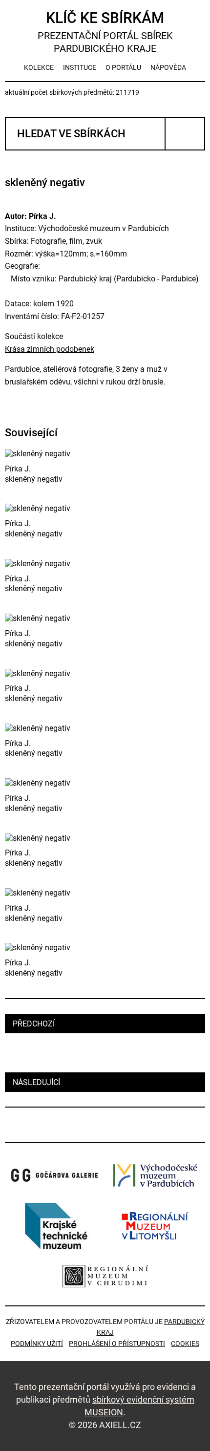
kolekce (39, 67)
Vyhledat (185, 133)
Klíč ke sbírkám (105, 31)
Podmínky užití (37, 1343)
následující (36, 1082)
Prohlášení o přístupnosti (117, 1343)
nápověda (168, 67)
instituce (79, 67)
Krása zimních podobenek (49, 349)
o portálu (123, 67)
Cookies (185, 1343)
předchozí (34, 1023)
